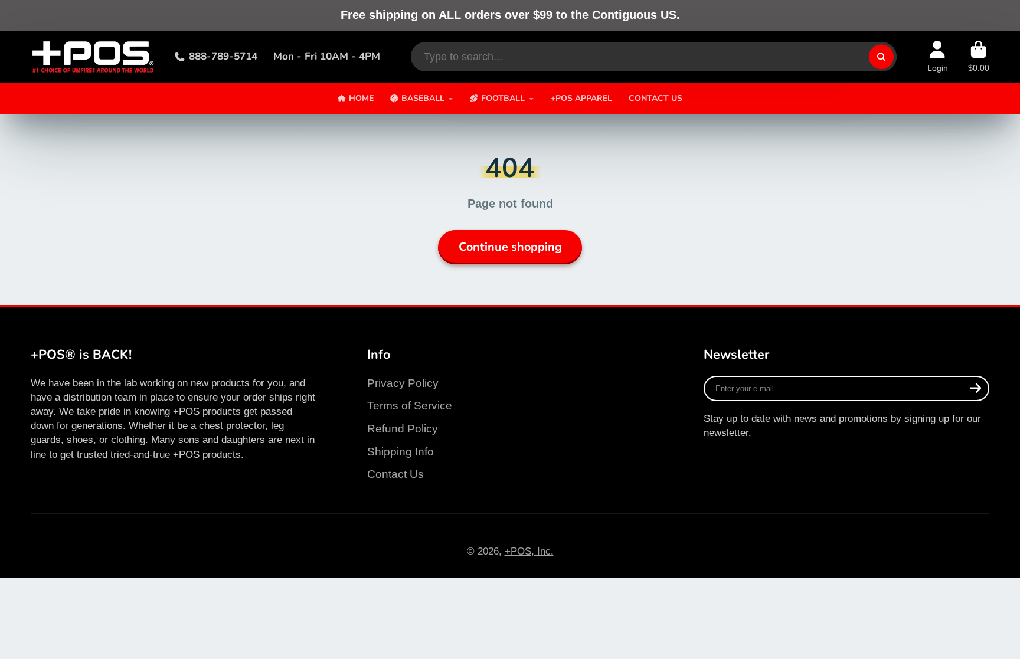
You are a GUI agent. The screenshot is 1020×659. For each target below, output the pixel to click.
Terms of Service (409, 405)
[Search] (881, 56)
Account (937, 57)
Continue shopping (510, 247)
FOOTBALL (503, 98)
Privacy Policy (403, 383)
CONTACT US (655, 98)
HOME (361, 98)
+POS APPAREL (581, 98)
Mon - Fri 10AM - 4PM (326, 56)
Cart (978, 57)
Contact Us (395, 474)
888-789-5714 (223, 56)
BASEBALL (422, 98)
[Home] (93, 57)
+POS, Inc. (529, 551)
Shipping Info (400, 451)
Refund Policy (402, 428)
